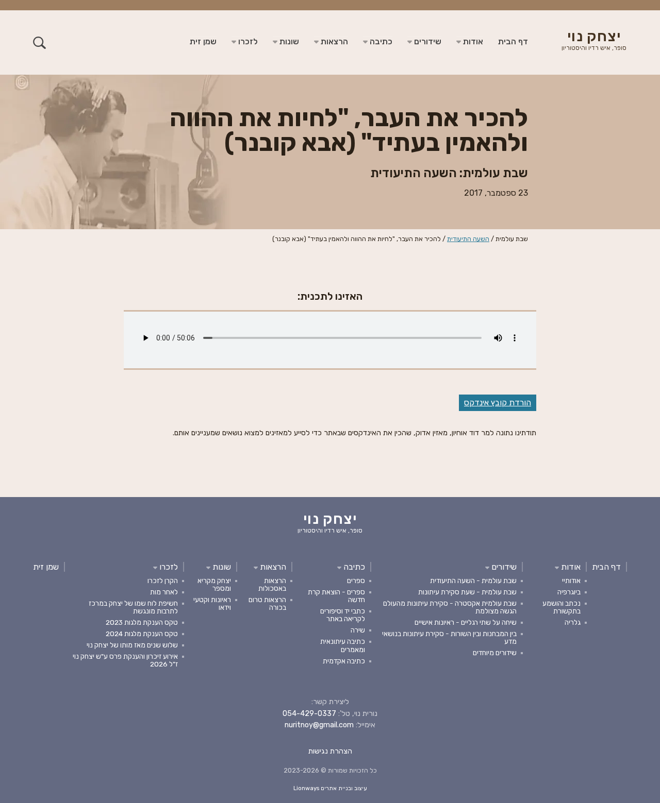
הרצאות (333, 41)
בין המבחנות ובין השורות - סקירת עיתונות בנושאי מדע (449, 637)
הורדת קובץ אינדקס (497, 402)
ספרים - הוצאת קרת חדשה (336, 596)
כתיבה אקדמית (344, 661)
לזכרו (247, 41)
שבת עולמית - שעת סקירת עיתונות (467, 592)
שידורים (426, 41)
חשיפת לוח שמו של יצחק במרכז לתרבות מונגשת (133, 607)
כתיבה (380, 41)
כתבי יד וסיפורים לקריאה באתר (342, 615)
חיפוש (39, 42)
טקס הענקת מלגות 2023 (142, 622)
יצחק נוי (594, 41)
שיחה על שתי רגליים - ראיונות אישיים (466, 622)
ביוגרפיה (569, 592)
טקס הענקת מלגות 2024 (142, 633)
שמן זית (203, 41)
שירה (358, 630)
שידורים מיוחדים (495, 652)
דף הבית (513, 41)
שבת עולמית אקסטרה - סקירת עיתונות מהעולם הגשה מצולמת (450, 607)
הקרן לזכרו (162, 580)
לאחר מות (164, 592)
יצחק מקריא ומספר (214, 584)
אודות (472, 41)
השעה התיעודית (468, 239)
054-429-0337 (309, 713)
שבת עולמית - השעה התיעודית (473, 580)
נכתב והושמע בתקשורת (561, 607)
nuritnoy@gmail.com (319, 725)
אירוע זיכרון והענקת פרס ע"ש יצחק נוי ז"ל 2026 (125, 660)
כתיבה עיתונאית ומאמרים (342, 645)
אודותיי (571, 580)
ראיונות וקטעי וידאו (212, 603)
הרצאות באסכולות (272, 584)
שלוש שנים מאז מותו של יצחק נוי (132, 645)
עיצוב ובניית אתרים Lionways (330, 788)
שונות (288, 41)
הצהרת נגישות (330, 751)
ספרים (356, 580)
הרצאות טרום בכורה (267, 603)
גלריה (573, 622)
